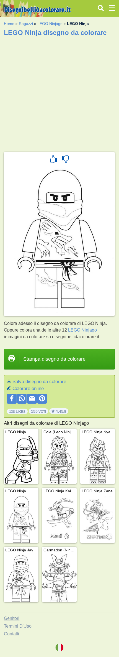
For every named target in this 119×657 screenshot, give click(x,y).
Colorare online (28, 388)
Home (9, 23)
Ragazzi (26, 23)
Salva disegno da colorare (39, 381)
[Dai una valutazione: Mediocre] (65, 160)
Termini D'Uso (18, 626)
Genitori (11, 618)
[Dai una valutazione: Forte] (54, 160)
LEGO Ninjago (50, 23)
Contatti (11, 633)
